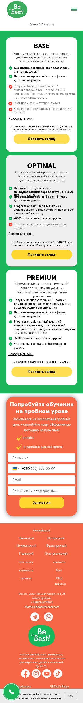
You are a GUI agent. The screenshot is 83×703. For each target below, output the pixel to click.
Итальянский (26, 546)
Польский (26, 553)
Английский (41, 530)
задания (60, 583)
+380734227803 (42, 602)
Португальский (56, 553)
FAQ (59, 578)
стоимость (26, 570)
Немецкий (26, 538)
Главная (33, 24)
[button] (42, 139)
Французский (56, 546)
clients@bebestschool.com (41, 606)
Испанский (55, 538)
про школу (26, 562)
